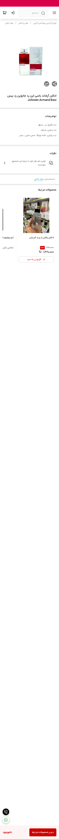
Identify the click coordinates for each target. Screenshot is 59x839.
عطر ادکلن (9, 23)
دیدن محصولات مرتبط (43, 832)
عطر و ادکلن (23, 23)
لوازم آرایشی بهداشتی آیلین (44, 23)
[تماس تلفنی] (6, 812)
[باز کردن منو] (53, 12)
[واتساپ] (6, 819)
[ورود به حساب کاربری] (13, 12)
